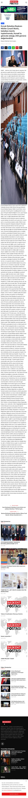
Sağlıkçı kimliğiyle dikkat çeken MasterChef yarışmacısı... (17, 760)
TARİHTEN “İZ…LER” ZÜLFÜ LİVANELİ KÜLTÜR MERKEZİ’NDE (13, 590)
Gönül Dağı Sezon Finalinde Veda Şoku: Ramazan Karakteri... (18, 752)
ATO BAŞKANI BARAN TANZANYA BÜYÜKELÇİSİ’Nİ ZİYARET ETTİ (10, 542)
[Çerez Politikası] (8, 790)
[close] (26, 781)
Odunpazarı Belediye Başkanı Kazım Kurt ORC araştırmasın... (18, 679)
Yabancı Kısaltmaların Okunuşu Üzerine (12, 614)
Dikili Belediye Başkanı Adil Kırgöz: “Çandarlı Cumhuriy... (18, 702)
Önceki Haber (15, 505)
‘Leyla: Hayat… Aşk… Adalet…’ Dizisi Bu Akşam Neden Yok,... (19, 767)
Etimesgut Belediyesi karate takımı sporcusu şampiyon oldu (13, 566)
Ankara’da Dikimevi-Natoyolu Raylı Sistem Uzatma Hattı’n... (18, 694)
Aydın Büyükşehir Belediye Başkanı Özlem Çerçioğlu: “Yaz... (19, 687)
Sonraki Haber (13, 511)
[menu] (2, 2)
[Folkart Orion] (14, 16)
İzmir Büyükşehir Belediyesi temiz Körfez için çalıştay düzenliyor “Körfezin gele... (14, 508)
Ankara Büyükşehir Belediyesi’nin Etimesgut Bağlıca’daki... (17, 672)
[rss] (2, 743)
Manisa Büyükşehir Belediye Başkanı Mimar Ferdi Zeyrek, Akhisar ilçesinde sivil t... (14, 514)
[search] (26, 2)
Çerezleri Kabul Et (14, 794)
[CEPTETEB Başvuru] (14, 9)
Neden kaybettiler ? (6, 636)
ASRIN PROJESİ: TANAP (7, 658)
